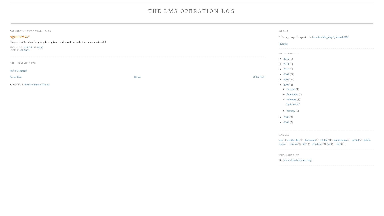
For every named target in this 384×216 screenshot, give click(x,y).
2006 (287, 84)
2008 (287, 74)
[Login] (283, 43)
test (329, 144)
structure (316, 144)
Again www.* (293, 104)
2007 (287, 79)
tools (338, 144)
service (294, 144)
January (291, 110)
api (281, 140)
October (291, 89)
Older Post (258, 77)
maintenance (340, 140)
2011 (287, 64)
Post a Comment (18, 70)
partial (355, 140)
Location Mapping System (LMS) (330, 37)
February (292, 99)
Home (137, 77)
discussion (310, 140)
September (293, 94)
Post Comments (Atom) (36, 84)
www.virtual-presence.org (297, 160)
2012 (287, 58)
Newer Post (16, 77)
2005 (287, 117)
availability (293, 140)
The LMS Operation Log (191, 10)
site (304, 144)
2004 (287, 122)
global (25, 50)
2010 (287, 69)
